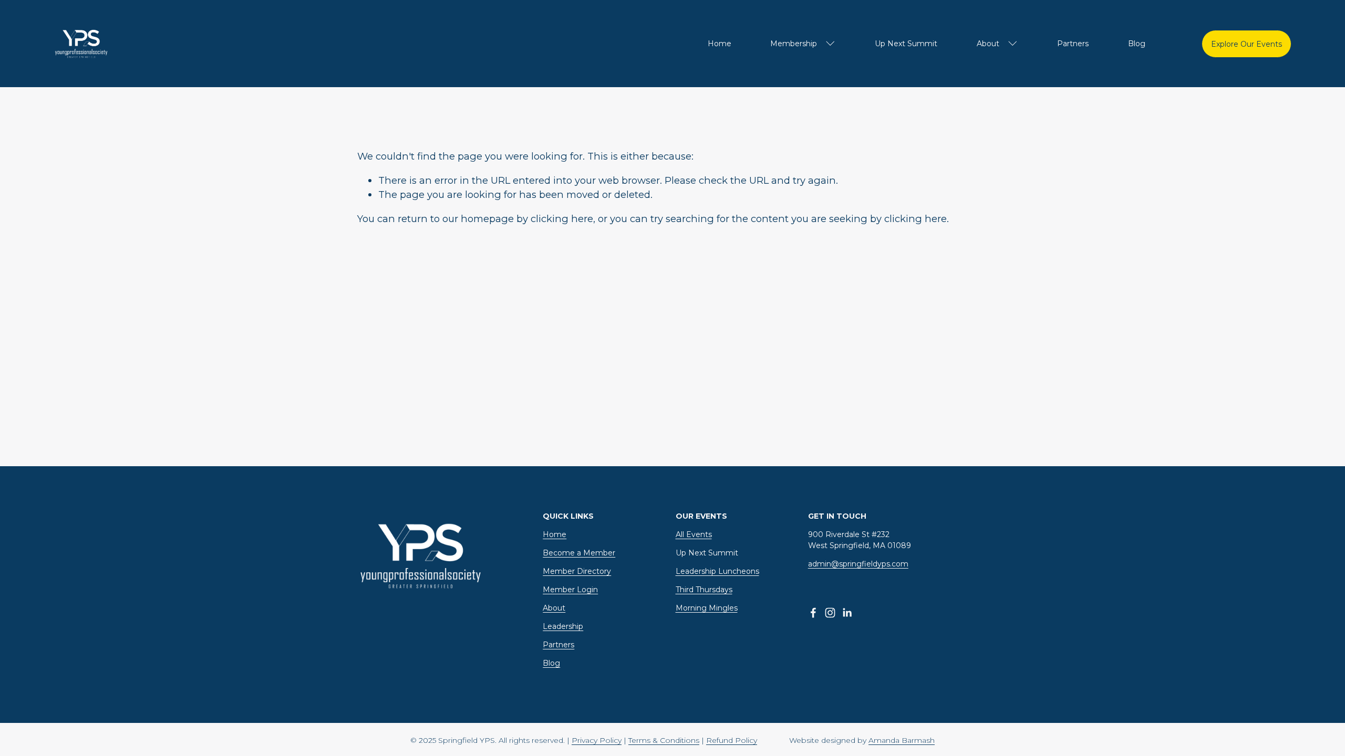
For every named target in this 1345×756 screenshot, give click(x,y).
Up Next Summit (906, 43)
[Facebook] (813, 612)
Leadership (563, 626)
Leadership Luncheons (717, 571)
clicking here (562, 219)
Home (719, 43)
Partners (1073, 43)
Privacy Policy (597, 740)
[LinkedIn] (847, 612)
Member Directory (577, 571)
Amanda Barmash (901, 740)
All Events (694, 534)
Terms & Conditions (663, 740)
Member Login (570, 589)
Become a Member (579, 553)
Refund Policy (731, 740)
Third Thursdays (704, 589)
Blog (1136, 43)
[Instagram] (830, 612)
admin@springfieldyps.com (858, 564)
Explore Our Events (1246, 44)
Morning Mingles (707, 608)
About (554, 608)
